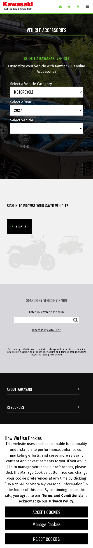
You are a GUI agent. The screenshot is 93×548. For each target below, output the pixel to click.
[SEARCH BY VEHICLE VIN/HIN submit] (75, 320)
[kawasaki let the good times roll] (29, 6)
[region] (46, 486)
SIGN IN (21, 226)
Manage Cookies (47, 524)
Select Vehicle (21, 120)
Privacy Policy (61, 501)
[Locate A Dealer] (79, 6)
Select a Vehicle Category (31, 84)
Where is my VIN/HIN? (46, 330)
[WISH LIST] (62, 6)
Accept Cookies (46, 512)
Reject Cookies (46, 539)
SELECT (29, 146)
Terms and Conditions (61, 495)
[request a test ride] (70, 6)
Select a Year (21, 102)
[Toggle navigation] (87, 6)
